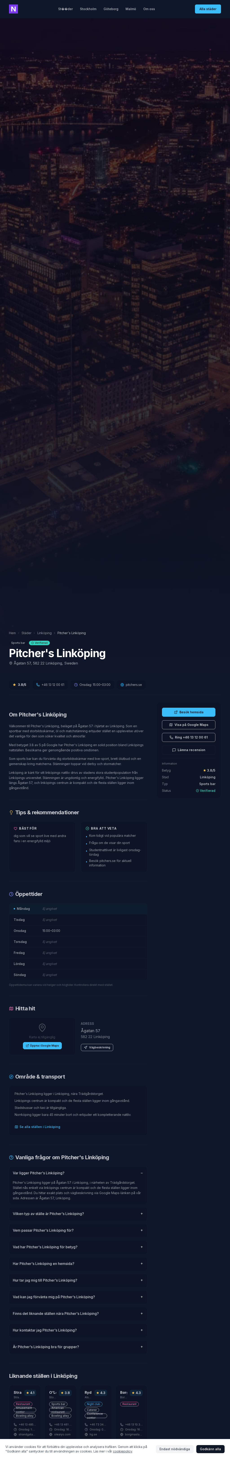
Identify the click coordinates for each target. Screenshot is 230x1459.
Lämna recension (191, 750)
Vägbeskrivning (99, 1047)
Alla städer (208, 9)
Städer (26, 633)
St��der (65, 9)
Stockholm (88, 9)
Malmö (131, 9)
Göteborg (111, 9)
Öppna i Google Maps (44, 1045)
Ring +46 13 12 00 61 (191, 737)
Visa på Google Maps (191, 725)
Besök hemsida (191, 712)
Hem (12, 633)
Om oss (149, 9)
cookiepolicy (122, 1451)
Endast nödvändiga (174, 1449)
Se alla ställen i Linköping (40, 1127)
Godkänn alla (210, 1449)
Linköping (44, 633)
